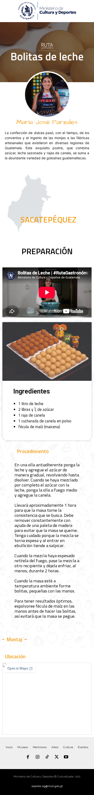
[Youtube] (66, 757)
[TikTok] (47, 757)
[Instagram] (37, 757)
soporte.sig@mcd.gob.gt (47, 786)
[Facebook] (28, 757)
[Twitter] (56, 757)
